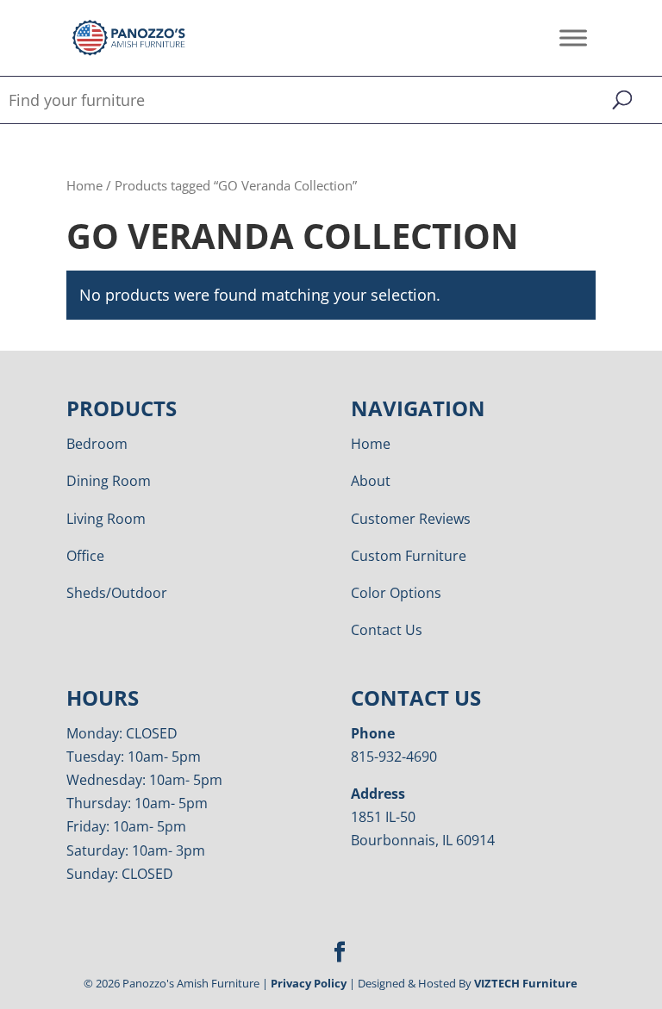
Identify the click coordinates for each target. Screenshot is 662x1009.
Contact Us (386, 629)
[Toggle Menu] (573, 37)
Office (85, 555)
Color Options (396, 592)
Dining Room (108, 480)
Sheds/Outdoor (116, 592)
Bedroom (97, 443)
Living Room (106, 518)
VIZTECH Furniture (526, 983)
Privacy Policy (309, 983)
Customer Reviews (411, 518)
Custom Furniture (408, 555)
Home (84, 185)
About (370, 480)
